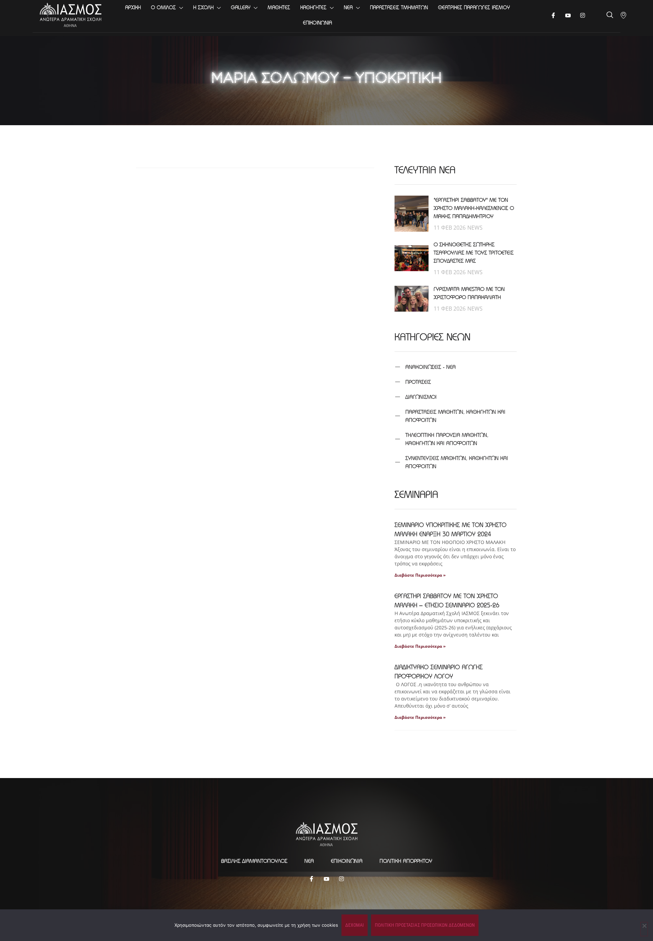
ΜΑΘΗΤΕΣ (279, 7)
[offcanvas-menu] (623, 15)
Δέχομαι (354, 925)
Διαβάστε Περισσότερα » (420, 575)
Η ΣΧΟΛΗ (203, 7)
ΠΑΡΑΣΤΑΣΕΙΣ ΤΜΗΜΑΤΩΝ (399, 7)
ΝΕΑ (348, 7)
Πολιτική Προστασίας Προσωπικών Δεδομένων (425, 925)
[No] (644, 929)
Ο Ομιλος (163, 7)
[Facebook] (553, 15)
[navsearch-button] (609, 15)
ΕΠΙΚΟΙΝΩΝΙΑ (317, 22)
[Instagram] (341, 878)
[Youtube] (568, 15)
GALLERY (240, 7)
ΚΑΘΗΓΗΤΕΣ (313, 7)
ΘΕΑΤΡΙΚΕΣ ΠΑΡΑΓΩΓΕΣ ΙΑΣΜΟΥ (474, 7)
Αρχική (133, 7)
